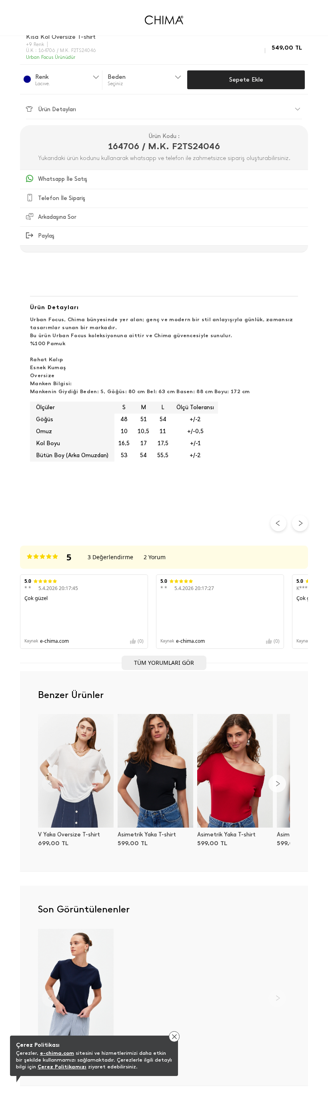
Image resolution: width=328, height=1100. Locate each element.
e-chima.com (57, 1053)
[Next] (277, 783)
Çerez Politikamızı (62, 1067)
